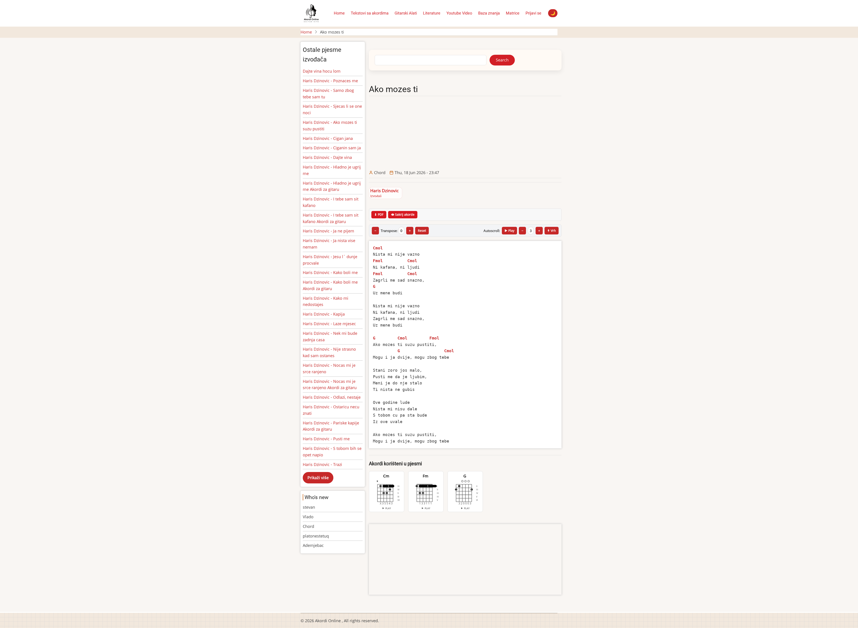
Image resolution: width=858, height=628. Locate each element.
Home (306, 32)
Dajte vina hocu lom (322, 71)
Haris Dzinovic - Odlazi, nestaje (332, 397)
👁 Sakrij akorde (402, 214)
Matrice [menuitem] (512, 13)
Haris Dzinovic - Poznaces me (330, 80)
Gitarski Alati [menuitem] (406, 13)
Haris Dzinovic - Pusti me (326, 438)
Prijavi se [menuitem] (533, 13)
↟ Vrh (551, 230)
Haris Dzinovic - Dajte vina (327, 157)
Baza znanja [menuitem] (489, 13)
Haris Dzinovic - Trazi (322, 464)
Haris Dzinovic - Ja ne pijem (328, 231)
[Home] (311, 12)
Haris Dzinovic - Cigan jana (328, 138)
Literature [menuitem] (431, 13)
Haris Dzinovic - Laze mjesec (329, 323)
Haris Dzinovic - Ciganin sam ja (332, 147)
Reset (422, 230)
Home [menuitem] (339, 13)
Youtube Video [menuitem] (459, 13)
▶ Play (509, 230)
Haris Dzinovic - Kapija (324, 314)
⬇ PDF (378, 214)
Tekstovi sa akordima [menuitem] (370, 13)
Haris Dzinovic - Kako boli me (330, 272)
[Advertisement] (466, 133)
